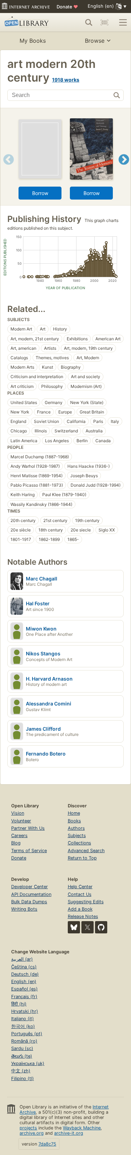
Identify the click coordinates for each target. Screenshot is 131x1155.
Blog (16, 843)
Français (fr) (24, 996)
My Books (33, 40)
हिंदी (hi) (19, 1004)
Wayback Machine (82, 1127)
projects (28, 1127)
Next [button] (124, 168)
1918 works (65, 80)
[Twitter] (87, 927)
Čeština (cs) (24, 966)
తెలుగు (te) (21, 1056)
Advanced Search (86, 850)
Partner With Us (28, 828)
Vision (17, 813)
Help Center (80, 886)
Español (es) (24, 989)
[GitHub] (101, 927)
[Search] (88, 22)
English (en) (23, 981)
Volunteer (21, 820)
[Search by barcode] (104, 22)
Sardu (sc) (22, 1048)
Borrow (40, 193)
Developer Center (29, 886)
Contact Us (80, 894)
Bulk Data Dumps (29, 901)
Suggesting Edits (86, 901)
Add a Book (80, 909)
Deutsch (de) (25, 974)
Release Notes (83, 916)
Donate (67, 6)
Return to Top (82, 858)
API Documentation (31, 894)
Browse (94, 40)
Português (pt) (26, 1033)
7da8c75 (47, 1144)
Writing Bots (24, 909)
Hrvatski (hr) (24, 1011)
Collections (79, 843)
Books (74, 820)
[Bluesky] (74, 927)
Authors (76, 828)
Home (74, 813)
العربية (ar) (22, 959)
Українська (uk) (27, 1063)
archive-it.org (68, 1133)
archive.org (32, 1133)
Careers (19, 835)
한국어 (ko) (23, 1026)
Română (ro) (24, 1041)
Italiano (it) (22, 1018)
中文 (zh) (20, 1070)
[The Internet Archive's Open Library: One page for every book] (28, 22)
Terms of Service (29, 850)
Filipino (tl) (22, 1078)
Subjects (77, 835)
